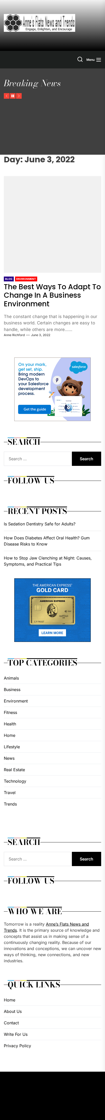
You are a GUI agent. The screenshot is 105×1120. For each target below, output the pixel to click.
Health (10, 723)
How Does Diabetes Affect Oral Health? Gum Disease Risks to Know (47, 541)
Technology (15, 781)
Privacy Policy (17, 1045)
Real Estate (14, 769)
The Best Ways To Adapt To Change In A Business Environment (52, 295)
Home (9, 735)
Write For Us (16, 1034)
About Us (13, 1011)
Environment (26, 278)
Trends (10, 804)
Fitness (10, 712)
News (9, 758)
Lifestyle (12, 746)
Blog (8, 278)
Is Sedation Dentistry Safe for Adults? (39, 523)
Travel (10, 792)
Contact (11, 1022)
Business (12, 689)
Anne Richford (14, 335)
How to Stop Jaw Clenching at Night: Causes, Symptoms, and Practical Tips (48, 561)
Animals (11, 678)
